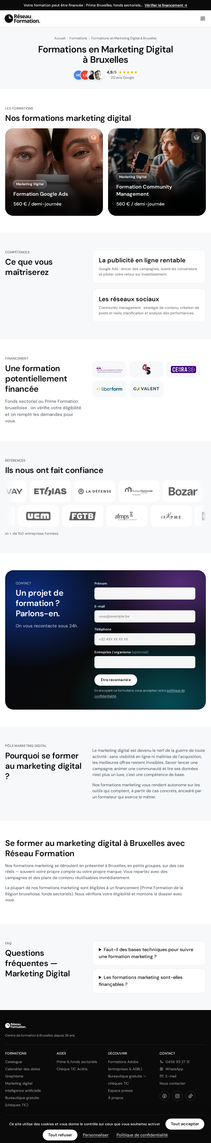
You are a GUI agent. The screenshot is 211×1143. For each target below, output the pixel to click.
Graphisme (14, 1076)
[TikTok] (190, 1096)
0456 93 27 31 (177, 1061)
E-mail (170, 1076)
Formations (78, 38)
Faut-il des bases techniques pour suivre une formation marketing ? (146, 953)
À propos (115, 1097)
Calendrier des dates (22, 1069)
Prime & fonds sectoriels (77, 1061)
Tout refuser (60, 1135)
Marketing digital (18, 1083)
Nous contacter (172, 1083)
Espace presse (120, 1090)
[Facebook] (164, 1096)
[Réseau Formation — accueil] (22, 18)
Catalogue (13, 1061)
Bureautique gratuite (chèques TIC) (22, 1101)
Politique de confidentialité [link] (142, 1135)
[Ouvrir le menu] (203, 18)
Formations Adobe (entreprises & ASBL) (125, 1065)
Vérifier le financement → (166, 5)
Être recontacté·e (116, 679)
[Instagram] (177, 1096)
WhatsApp (174, 1069)
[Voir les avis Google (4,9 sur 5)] (105, 75)
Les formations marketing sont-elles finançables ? (140, 980)
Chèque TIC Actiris (72, 1069)
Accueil (59, 38)
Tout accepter (185, 1124)
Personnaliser (96, 1135)
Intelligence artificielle (23, 1090)
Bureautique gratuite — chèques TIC (127, 1080)
